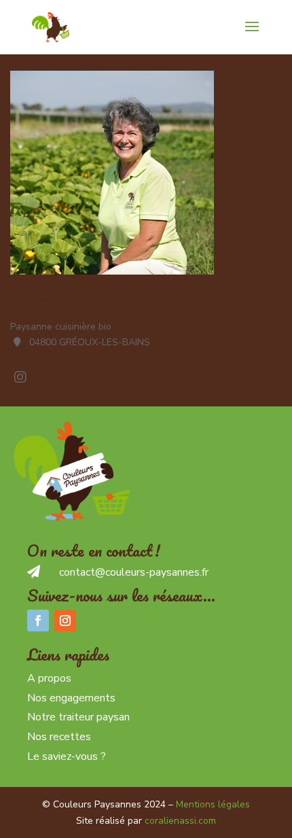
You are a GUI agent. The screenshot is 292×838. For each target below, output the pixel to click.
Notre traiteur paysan (78, 717)
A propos (49, 678)
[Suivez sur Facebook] (38, 620)
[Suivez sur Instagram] (65, 620)
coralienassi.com (180, 820)
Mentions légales (213, 804)
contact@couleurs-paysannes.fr (133, 572)
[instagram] (20, 377)
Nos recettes (59, 736)
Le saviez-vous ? (66, 756)
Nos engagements (71, 698)
